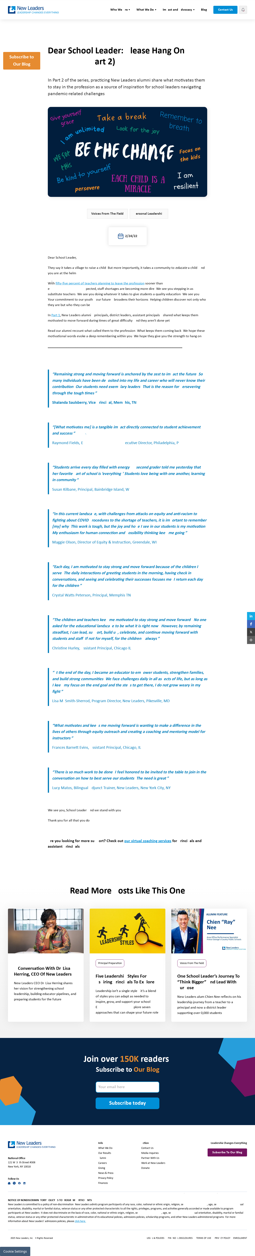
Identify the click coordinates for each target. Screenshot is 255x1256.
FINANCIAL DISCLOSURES (180, 1238)
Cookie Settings (15, 1251)
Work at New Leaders (153, 1163)
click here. (80, 1221)
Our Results (104, 1153)
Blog (204, 9)
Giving (101, 1168)
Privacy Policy (105, 1178)
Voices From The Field (107, 214)
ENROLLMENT (240, 1238)
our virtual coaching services (147, 841)
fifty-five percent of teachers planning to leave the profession (100, 283)
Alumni (102, 1158)
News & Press (105, 1173)
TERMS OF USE (203, 1238)
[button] (120, 10)
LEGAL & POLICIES (155, 1238)
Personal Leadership (149, 214)
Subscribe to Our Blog (21, 61)
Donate (145, 1168)
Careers (102, 1163)
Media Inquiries (150, 1153)
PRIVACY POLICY (223, 1238)
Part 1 (55, 315)
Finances (103, 1183)
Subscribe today (127, 1103)
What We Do (105, 1148)
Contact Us (225, 9)
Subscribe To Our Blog (227, 1152)
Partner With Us (150, 1158)
